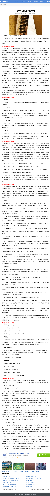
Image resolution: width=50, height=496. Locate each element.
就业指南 (29, 1)
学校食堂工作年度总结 (31, 476)
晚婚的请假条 (29, 486)
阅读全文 (29, 13)
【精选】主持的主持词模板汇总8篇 (11, 478)
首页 (1, 4)
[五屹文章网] (4, 2)
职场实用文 (16, 1)
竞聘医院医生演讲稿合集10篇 (9, 486)
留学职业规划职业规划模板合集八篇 (13, 489)
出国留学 (5, 4)
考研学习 (42, 1)
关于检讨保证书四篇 (30, 484)
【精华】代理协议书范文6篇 (9, 484)
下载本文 (34, 13)
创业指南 (36, 1)
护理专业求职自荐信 (30, 482)
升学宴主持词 (29, 480)
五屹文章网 (22, 494)
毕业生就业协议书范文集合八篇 (33, 478)
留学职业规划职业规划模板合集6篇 (41, 489)
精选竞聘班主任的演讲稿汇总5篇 (10, 480)
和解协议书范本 (6, 476)
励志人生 (23, 1)
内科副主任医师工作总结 (8, 482)
